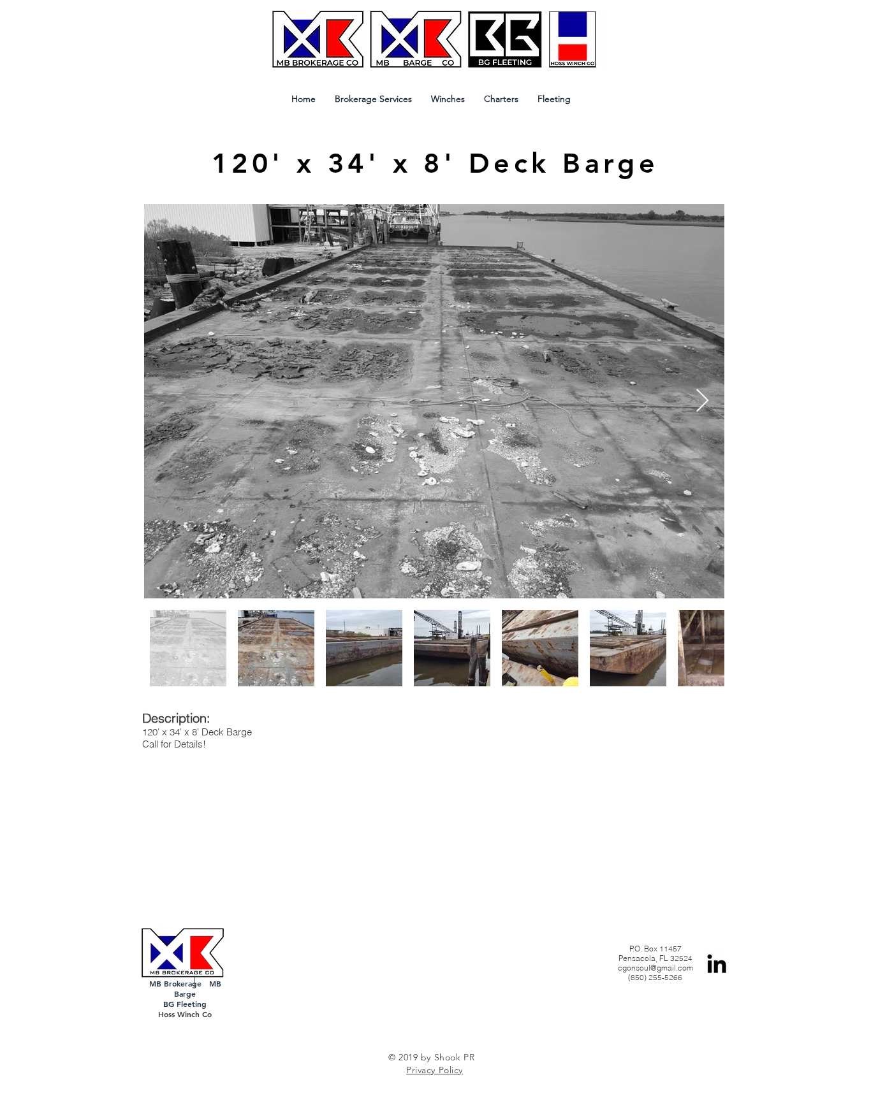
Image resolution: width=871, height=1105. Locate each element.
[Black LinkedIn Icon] (716, 963)
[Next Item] (702, 401)
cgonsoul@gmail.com (655, 967)
